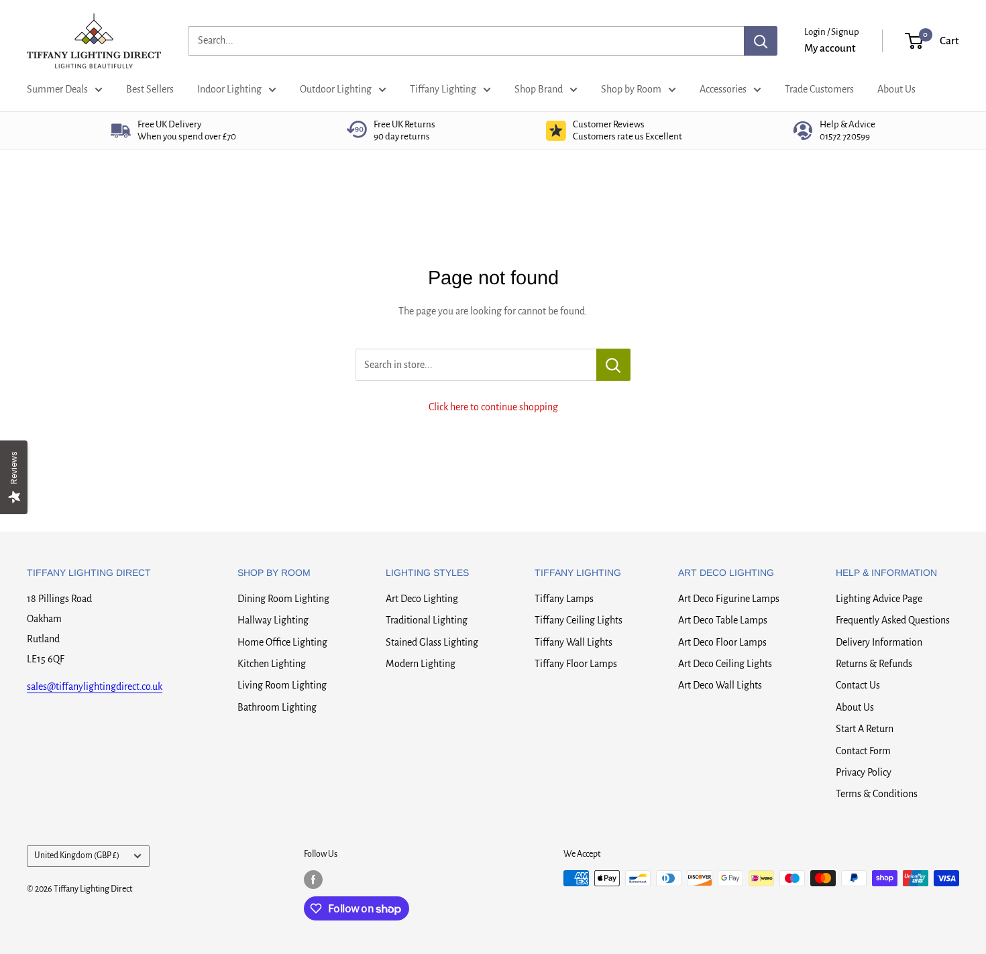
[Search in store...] (613, 365)
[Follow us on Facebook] (313, 879)
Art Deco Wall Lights (720, 685)
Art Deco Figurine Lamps (728, 598)
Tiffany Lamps (564, 598)
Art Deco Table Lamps (722, 620)
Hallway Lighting (273, 620)
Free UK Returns (404, 130)
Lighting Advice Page (879, 598)
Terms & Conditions (877, 793)
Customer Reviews (627, 130)
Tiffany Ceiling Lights (578, 620)
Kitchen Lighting (271, 663)
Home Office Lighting (282, 642)
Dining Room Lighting (283, 598)
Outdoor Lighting (336, 89)
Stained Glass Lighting (432, 642)
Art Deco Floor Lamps (722, 642)
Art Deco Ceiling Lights (725, 663)
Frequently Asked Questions (893, 620)
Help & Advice (847, 130)
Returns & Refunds (874, 663)
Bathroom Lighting (277, 707)
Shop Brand (538, 89)
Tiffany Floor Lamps (576, 663)
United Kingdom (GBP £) (76, 855)
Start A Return (864, 728)
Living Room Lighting (282, 685)
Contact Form (863, 751)
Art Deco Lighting (422, 598)
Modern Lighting (420, 663)
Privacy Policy (863, 772)
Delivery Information (879, 642)
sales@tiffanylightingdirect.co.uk (94, 686)
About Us (896, 89)
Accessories (723, 89)
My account (830, 48)
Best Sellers (150, 89)
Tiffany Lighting (443, 89)
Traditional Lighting (427, 620)
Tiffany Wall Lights (573, 642)
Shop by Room (631, 89)
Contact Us (858, 685)
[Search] (760, 41)
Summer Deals (57, 89)
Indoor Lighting (229, 89)
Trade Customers (819, 89)
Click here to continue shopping (493, 407)
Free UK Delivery (187, 130)
